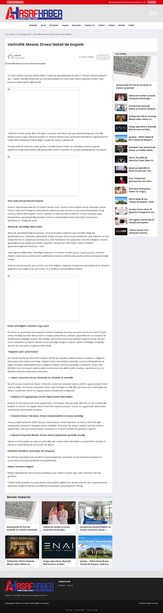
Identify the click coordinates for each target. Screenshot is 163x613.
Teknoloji (89, 25)
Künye (131, 25)
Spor (43, 25)
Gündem (33, 25)
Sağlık (101, 25)
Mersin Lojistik (92, 610)
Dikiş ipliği (69, 610)
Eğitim (122, 25)
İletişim (62, 585)
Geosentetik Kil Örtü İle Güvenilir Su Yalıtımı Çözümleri (126, 2)
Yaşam (65, 25)
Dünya (111, 25)
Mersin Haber (80, 610)
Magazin (76, 25)
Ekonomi (54, 25)
